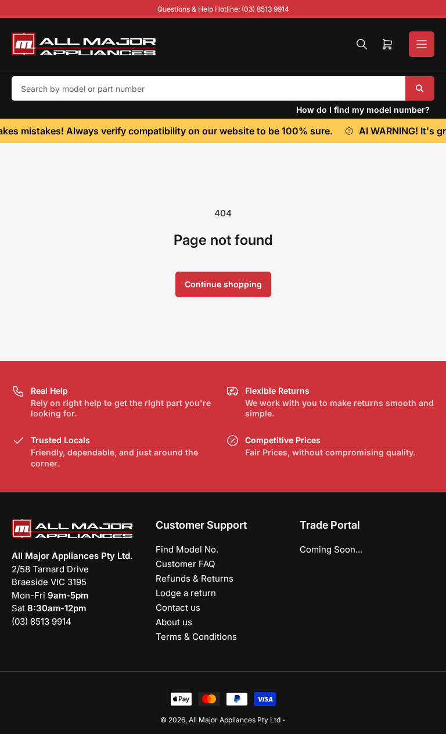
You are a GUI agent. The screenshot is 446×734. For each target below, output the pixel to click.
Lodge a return (186, 592)
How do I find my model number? (363, 110)
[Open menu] (421, 44)
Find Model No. (187, 549)
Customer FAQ (185, 563)
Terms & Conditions (196, 636)
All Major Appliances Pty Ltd (234, 719)
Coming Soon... (331, 549)
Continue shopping (223, 284)
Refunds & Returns (194, 578)
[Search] (362, 44)
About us (174, 622)
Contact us (178, 607)
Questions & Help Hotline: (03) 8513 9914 (223, 9)
